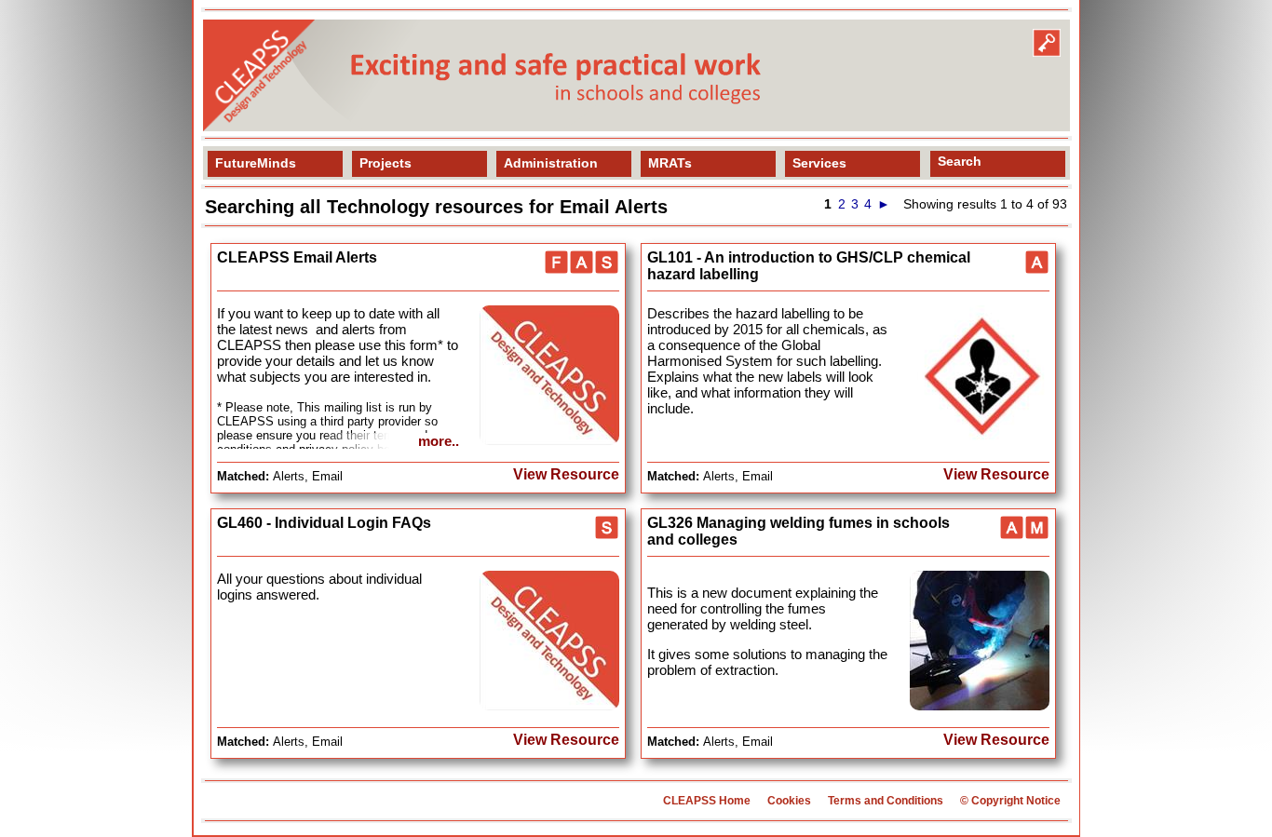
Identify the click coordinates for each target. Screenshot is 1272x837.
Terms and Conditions (885, 800)
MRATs (670, 162)
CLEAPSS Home (707, 800)
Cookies (789, 800)
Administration (551, 162)
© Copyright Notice (1010, 800)
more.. (438, 441)
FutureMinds (255, 162)
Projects (385, 162)
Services (819, 162)
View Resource (566, 474)
